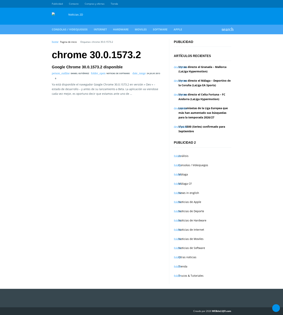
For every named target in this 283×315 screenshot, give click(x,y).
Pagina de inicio (68, 42)
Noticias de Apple (189, 202)
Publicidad (57, 3)
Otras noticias (187, 257)
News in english (188, 193)
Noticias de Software (118, 73)
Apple (178, 29)
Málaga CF (185, 183)
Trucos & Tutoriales (190, 275)
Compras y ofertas (95, 3)
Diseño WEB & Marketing (224, 4)
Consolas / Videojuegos (70, 29)
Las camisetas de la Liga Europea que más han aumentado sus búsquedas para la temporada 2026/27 (203, 112)
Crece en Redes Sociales (229, 4)
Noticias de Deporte (191, 211)
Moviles (141, 29)
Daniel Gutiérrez (80, 73)
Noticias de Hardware (192, 220)
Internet (100, 29)
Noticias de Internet (191, 229)
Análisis (183, 156)
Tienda (114, 3)
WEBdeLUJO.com (221, 311)
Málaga (183, 174)
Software (160, 29)
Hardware (121, 29)
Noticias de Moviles (190, 239)
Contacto (74, 3)
